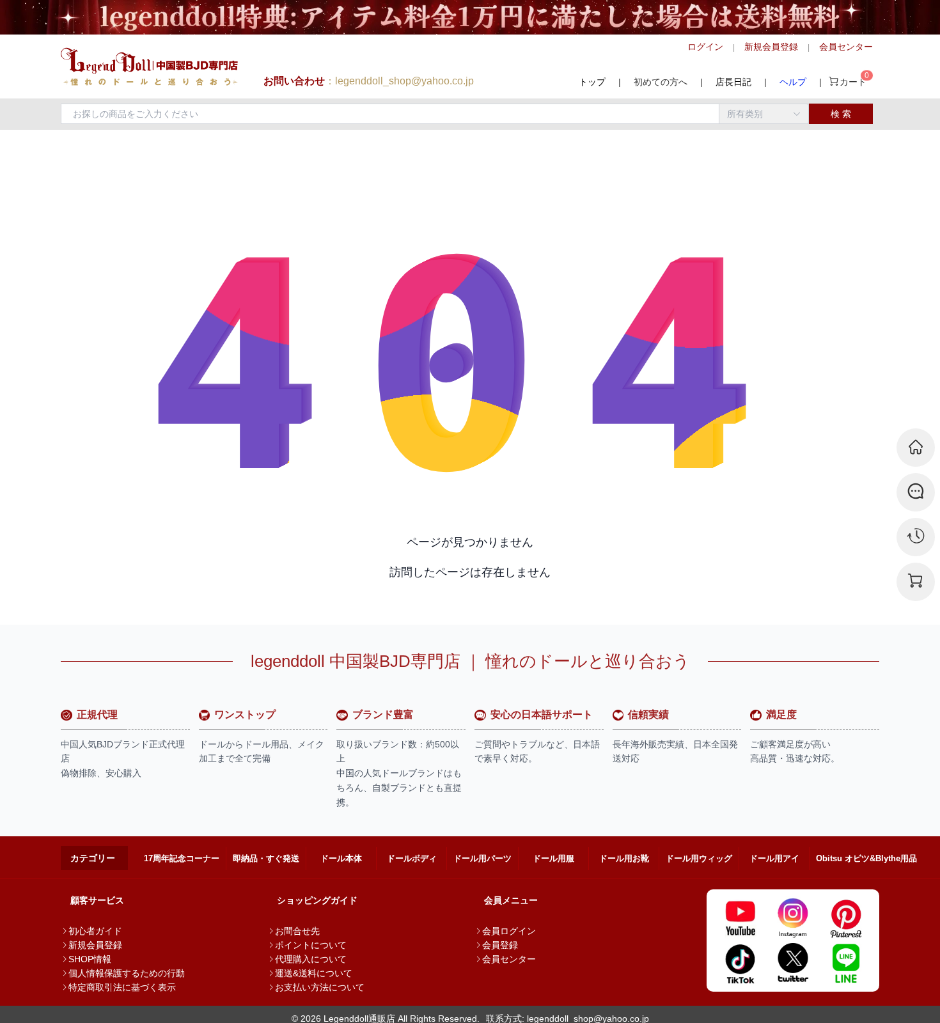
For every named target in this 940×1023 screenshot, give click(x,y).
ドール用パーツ (482, 858)
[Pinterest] (846, 918)
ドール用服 (553, 858)
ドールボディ (412, 858)
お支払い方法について (319, 987)
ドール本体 (341, 858)
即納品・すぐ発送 (266, 858)
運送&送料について (313, 973)
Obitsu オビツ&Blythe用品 (866, 858)
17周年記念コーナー (181, 858)
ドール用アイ (774, 858)
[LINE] (846, 963)
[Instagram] (793, 918)
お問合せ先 (297, 931)
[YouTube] (740, 918)
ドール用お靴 (624, 858)
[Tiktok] (740, 963)
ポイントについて (311, 945)
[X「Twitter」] (793, 963)
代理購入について (311, 959)
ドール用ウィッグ (699, 858)
